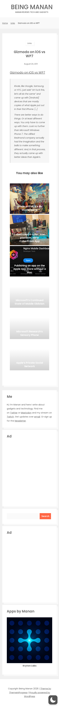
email (37, 416)
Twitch (10, 416)
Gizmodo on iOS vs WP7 (27, 72)
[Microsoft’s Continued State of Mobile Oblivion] (29, 292)
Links (13, 23)
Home (5, 23)
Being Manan (32, 8)
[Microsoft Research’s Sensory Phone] (29, 324)
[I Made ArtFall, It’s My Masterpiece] (29, 198)
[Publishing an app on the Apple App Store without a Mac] (29, 261)
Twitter (14, 412)
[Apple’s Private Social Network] (29, 355)
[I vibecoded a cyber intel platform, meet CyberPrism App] (29, 230)
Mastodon (26, 412)
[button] (52, 699)
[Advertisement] (29, 472)
